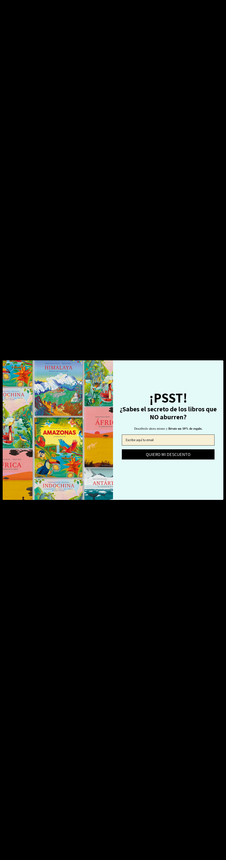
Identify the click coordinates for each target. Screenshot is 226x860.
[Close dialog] (9, 367)
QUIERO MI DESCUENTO (168, 454)
